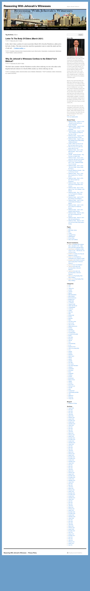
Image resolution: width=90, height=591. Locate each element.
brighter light (71, 301)
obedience (70, 367)
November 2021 (71, 494)
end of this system (72, 321)
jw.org (32, 51)
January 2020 (71, 529)
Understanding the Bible (73, 392)
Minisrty (70, 357)
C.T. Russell (70, 302)
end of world (71, 323)
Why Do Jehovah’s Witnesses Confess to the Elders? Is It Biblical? (31, 59)
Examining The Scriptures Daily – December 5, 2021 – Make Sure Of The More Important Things (76, 246)
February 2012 (71, 541)
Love (69, 349)
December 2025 (71, 420)
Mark (21, 40)
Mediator (33, 71)
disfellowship (71, 315)
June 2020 (70, 521)
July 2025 (70, 427)
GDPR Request (64, 28)
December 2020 (71, 512)
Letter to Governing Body (73, 348)
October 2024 (71, 441)
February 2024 (71, 453)
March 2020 (70, 526)
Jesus (69, 342)
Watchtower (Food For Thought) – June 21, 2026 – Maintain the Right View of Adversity (75, 162)
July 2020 (70, 519)
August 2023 (71, 463)
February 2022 (71, 490)
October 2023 (71, 460)
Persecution (70, 370)
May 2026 (70, 412)
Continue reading (19, 48)
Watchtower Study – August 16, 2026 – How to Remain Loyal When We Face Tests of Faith (76, 132)
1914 (69, 285)
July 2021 (70, 501)
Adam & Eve (71, 288)
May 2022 (70, 485)
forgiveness (58, 71)
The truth (70, 387)
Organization (44, 51)
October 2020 (71, 515)
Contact (8, 28)
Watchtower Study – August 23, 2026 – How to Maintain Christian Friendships (76, 127)
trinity (69, 389)
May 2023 (70, 467)
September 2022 (71, 480)
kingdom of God (71, 346)
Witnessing (70, 397)
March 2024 (70, 452)
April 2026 (70, 414)
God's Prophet (71, 331)
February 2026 (71, 417)
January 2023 (71, 474)
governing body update (73, 334)
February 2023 (71, 472)
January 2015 (71, 534)
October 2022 (71, 478)
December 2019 (71, 530)
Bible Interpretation (72, 294)
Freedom (70, 327)
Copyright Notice (41, 28)
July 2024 (70, 445)
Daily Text (70, 312)
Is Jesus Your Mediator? (77, 264)
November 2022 (71, 477)
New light (70, 362)
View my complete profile (72, 116)
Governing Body (27, 51)
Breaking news (71, 299)
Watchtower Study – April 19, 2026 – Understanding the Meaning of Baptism (76, 201)
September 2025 (71, 423)
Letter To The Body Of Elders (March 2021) (24, 38)
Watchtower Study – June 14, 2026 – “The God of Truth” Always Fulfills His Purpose (76, 167)
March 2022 (70, 488)
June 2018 (70, 532)
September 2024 (71, 442)
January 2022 (71, 491)
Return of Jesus (71, 379)
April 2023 (70, 469)
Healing (70, 335)
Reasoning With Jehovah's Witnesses (27, 6)
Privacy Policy (31, 28)
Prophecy (70, 375)
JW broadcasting (71, 343)
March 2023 (70, 471)
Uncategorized (51, 51)
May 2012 (70, 538)
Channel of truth (19, 51)
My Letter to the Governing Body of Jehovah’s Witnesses (74, 268)
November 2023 (71, 458)
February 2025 (71, 434)
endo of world (71, 324)
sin (6, 73)
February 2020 (71, 527)
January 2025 (71, 436)
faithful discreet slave (72, 326)
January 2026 (71, 419)
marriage (70, 351)
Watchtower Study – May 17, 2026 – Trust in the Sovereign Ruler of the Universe (76, 184)
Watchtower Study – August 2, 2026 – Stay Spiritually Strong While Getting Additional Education (76, 140)
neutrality (70, 360)
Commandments (71, 307)
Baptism (70, 293)
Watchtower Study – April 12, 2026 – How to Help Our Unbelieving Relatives (76, 206)
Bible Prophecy (71, 296)
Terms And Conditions (53, 28)
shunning (70, 382)
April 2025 (70, 431)
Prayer (69, 371)
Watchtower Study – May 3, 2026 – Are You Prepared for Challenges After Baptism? (75, 194)
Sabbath (70, 381)
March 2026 (70, 416)
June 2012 (70, 537)
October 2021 (71, 496)
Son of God (70, 384)
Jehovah (70, 340)
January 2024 (71, 455)
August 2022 (71, 482)
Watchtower (58, 51)
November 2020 (71, 513)
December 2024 (71, 438)
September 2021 (71, 497)
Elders (11, 52)
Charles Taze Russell (72, 305)
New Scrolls (71, 364)
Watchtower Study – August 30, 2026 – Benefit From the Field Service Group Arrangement (76, 123)
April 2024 (70, 450)
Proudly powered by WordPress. (75, 552)
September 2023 (71, 461)
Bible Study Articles (16, 28)
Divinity (70, 316)
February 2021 (71, 508)
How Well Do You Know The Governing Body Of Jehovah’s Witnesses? (76, 261)
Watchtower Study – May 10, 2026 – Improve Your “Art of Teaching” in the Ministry (76, 189)
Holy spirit (70, 337)
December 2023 (71, 456)
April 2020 (70, 524)
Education (70, 318)
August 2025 (71, 425)
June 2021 (70, 502)
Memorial (70, 354)
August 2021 (71, 499)
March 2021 (70, 507)
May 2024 (70, 449)
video (69, 393)
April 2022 (70, 486)
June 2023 (70, 466)
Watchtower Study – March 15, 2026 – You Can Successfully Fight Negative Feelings (76, 222)
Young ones (70, 398)
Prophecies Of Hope (72, 403)
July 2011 (70, 545)
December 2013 (71, 535)
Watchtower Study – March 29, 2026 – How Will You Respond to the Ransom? (76, 214)
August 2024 (71, 444)
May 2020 (70, 523)
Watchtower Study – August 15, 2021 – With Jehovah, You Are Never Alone (76, 250)
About (24, 28)
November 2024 (71, 439)
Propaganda (70, 373)
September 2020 (71, 516)
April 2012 (70, 540)
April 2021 (70, 505)
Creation (70, 310)
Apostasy (12, 51)
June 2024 (70, 447)
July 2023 (70, 464)
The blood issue (71, 386)
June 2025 (70, 428)
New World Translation (73, 365)
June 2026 (70, 411)
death (69, 313)
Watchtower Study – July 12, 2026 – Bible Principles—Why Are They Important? (76, 151)
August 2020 (71, 518)
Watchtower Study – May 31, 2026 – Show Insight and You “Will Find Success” (76, 175)
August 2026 (71, 408)
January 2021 (71, 510)
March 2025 (70, 433)
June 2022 (70, 483)
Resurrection (71, 378)
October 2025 (71, 422)
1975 (69, 286)
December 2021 (71, 493)
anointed (70, 290)
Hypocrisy (70, 338)
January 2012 (71, 543)
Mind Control (38, 51)
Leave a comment (18, 52)
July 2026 (70, 409)
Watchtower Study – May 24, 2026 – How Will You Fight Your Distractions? (76, 179)
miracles (70, 359)
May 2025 (70, 430)
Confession (13, 71)
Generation (70, 329)
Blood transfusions (72, 297)
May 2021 (70, 504)
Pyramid (70, 376)
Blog (69, 231)
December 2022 (71, 475)
